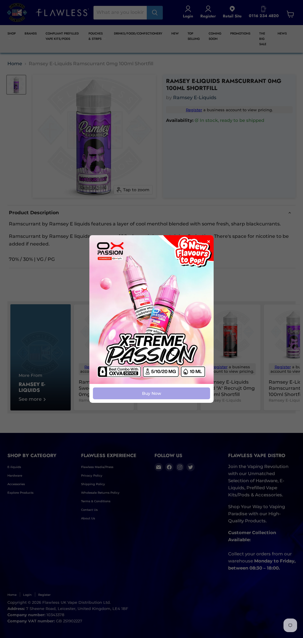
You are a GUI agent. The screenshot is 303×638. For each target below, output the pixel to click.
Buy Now (151, 393)
